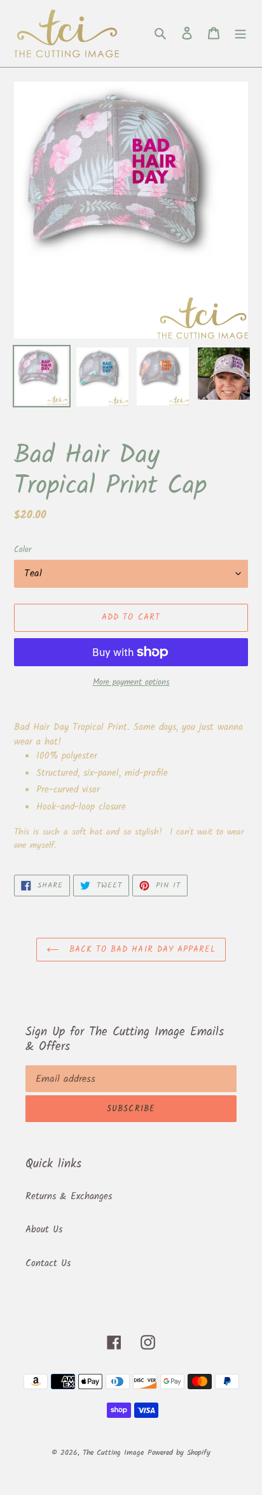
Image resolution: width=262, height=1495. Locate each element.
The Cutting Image (113, 1453)
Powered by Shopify (179, 1453)
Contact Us (48, 1263)
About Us (43, 1229)
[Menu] (240, 33)
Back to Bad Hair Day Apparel (141, 949)
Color (22, 550)
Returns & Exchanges (68, 1196)
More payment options (131, 682)
